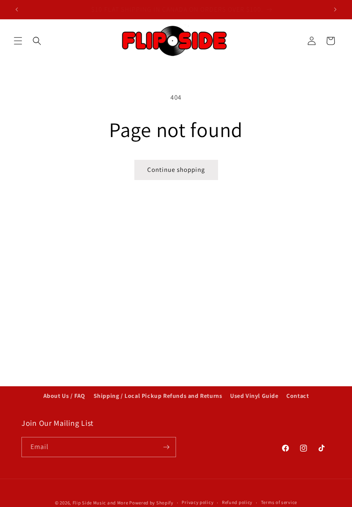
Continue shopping (176, 169)
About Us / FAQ (64, 396)
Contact (297, 396)
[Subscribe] (166, 447)
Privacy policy (197, 502)
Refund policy (237, 502)
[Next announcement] (335, 9)
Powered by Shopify (151, 503)
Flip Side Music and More (100, 503)
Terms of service (279, 502)
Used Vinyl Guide (254, 396)
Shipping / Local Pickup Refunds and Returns (158, 396)
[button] (18, 40)
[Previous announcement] (16, 9)
